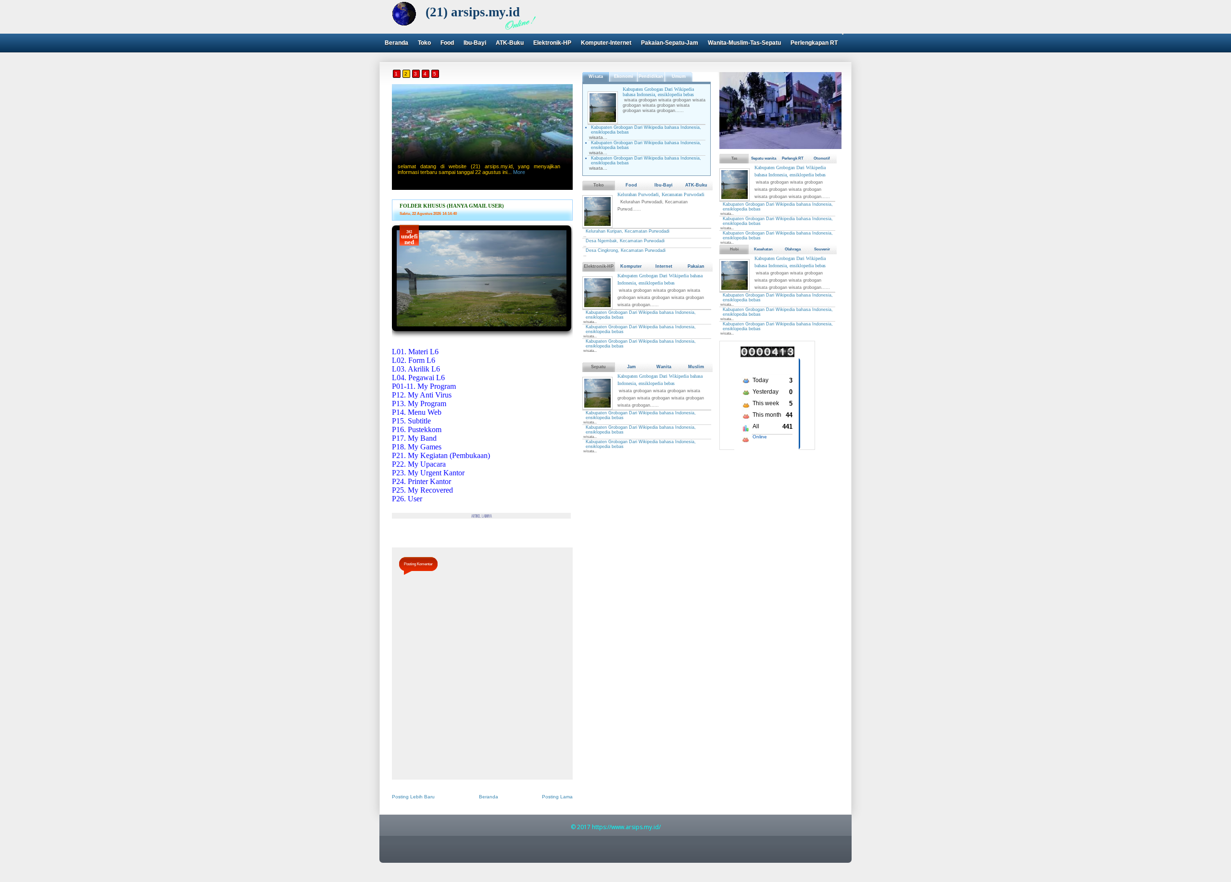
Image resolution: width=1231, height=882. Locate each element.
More (519, 172)
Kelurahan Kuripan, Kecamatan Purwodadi (627, 231)
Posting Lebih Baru (413, 796)
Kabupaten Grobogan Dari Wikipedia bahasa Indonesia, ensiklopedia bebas (658, 92)
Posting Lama (557, 796)
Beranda (396, 42)
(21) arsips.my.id (473, 12)
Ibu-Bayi (475, 42)
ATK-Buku (510, 42)
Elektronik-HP (552, 42)
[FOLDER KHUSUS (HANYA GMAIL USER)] (481, 334)
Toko (424, 42)
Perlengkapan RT (814, 42)
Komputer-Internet (606, 42)
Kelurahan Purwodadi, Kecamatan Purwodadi (660, 194)
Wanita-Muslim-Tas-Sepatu (744, 42)
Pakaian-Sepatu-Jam (669, 42)
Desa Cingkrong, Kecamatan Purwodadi (626, 250)
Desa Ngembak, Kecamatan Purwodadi (625, 240)
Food (447, 42)
